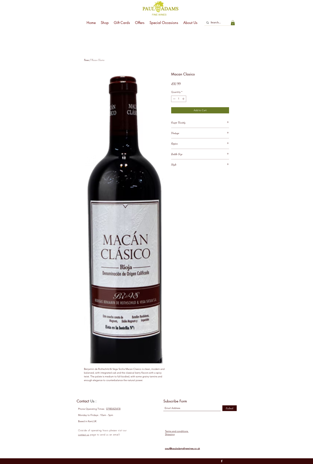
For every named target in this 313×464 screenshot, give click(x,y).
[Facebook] (221, 461)
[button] (233, 22)
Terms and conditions (177, 431)
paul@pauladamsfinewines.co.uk (182, 448)
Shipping (170, 434)
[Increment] (183, 99)
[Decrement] (174, 99)
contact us (83, 434)
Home (86, 59)
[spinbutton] (178, 99)
